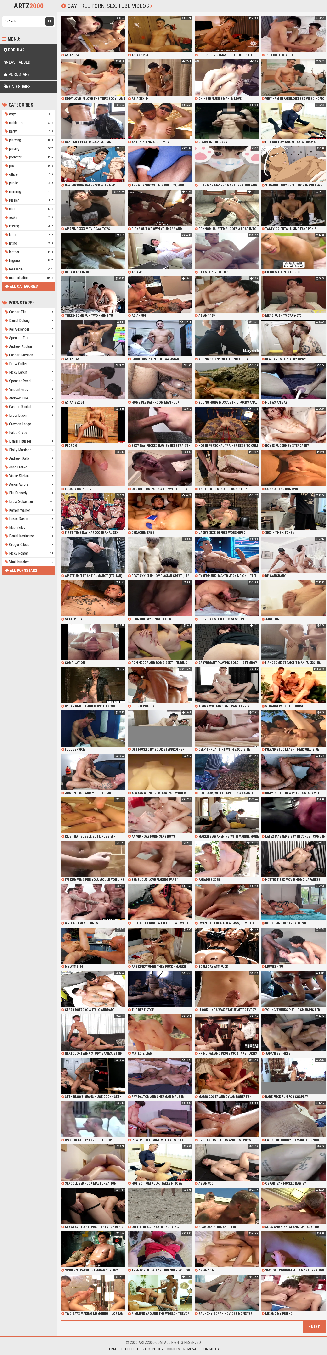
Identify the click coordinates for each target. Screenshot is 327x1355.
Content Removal (182, 1349)
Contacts (210, 1349)
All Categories (23, 286)
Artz (29, 6)
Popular (15, 49)
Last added (19, 62)
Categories (19, 86)
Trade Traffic (121, 1349)
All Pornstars (23, 570)
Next (315, 1326)
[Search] (49, 21)
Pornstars (19, 74)
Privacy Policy (150, 1349)
